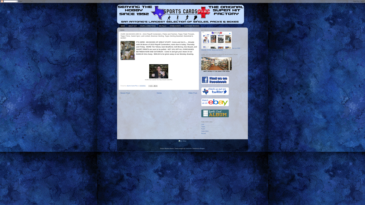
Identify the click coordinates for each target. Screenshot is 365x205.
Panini (203, 129)
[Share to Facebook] (155, 86)
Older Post (192, 93)
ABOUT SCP (132, 26)
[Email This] (149, 86)
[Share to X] (153, 86)
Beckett (203, 133)
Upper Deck (204, 131)
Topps (203, 126)
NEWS (123, 26)
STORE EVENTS (175, 26)
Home (159, 93)
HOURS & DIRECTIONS (148, 26)
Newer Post (125, 93)
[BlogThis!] (151, 86)
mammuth (189, 148)
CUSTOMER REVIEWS (191, 26)
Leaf (202, 124)
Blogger (202, 148)
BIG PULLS (162, 26)
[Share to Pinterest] (157, 86)
